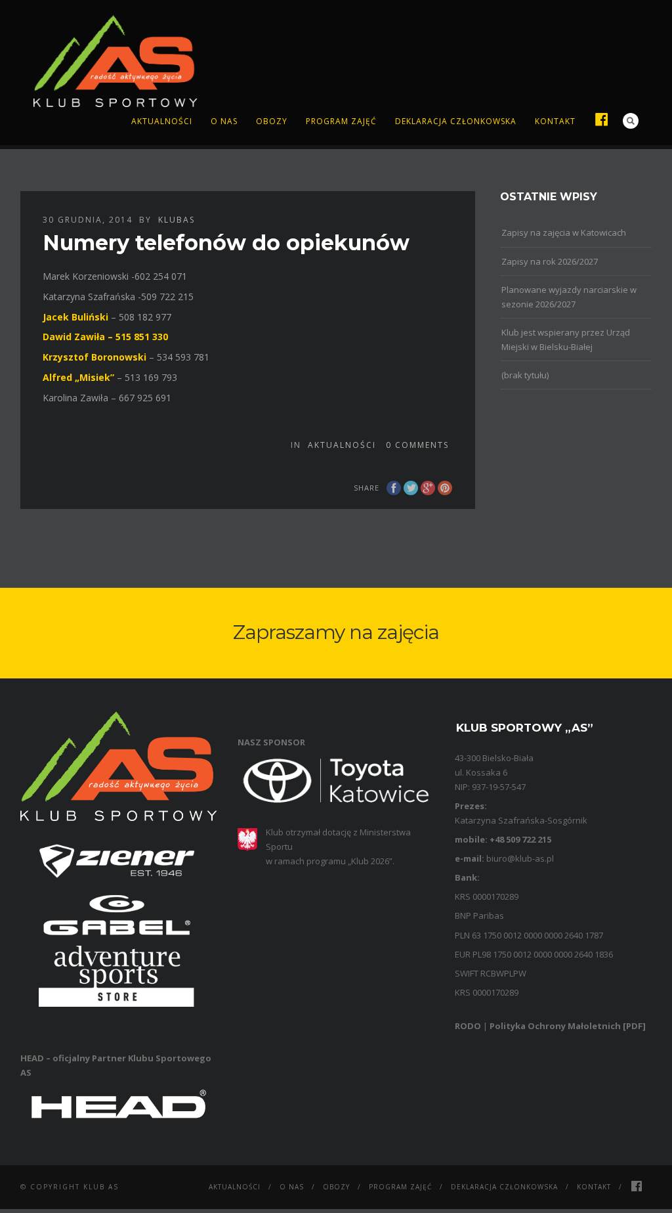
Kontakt (555, 121)
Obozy (271, 121)
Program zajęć (341, 121)
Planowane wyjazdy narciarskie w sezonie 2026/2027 (569, 297)
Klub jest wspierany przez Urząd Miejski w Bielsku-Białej (565, 339)
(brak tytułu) (525, 375)
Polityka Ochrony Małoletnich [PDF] (568, 1026)
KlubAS (176, 219)
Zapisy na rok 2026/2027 (549, 261)
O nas (224, 121)
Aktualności (161, 121)
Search (631, 121)
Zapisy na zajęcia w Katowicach (563, 232)
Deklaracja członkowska (455, 121)
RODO (468, 1026)
